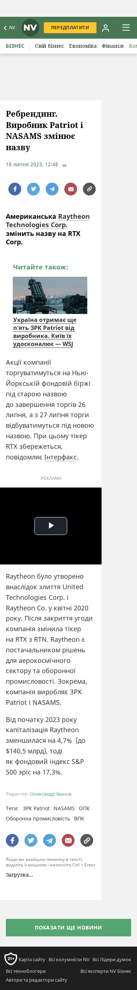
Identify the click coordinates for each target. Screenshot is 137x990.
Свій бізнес (49, 45)
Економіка (83, 45)
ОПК (84, 808)
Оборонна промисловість (38, 818)
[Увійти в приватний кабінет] (105, 27)
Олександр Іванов (50, 794)
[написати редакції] (70, 189)
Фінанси (113, 45)
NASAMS (64, 808)
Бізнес (15, 45)
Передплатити (70, 27)
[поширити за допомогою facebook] (14, 189)
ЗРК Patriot (36, 808)
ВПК (79, 818)
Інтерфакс (60, 457)
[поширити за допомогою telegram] (52, 189)
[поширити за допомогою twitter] (33, 189)
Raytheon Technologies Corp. (48, 220)
